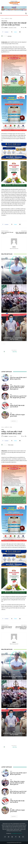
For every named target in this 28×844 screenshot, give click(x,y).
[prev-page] (2, 344)
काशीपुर (11, 18)
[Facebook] (5, 837)
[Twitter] (23, 837)
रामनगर (14, 279)
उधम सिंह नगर (7, 18)
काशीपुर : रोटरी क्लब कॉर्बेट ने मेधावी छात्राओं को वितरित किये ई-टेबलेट (21, 233)
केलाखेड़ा (5, 20)
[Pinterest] (15, 837)
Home (2, 18)
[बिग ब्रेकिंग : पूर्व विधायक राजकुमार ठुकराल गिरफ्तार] (5, 415)
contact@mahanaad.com (16, 833)
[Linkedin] (12, 837)
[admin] (2, 27)
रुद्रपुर (14, 307)
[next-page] (4, 344)
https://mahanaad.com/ (14, 248)
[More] (19, 32)
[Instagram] (8, 837)
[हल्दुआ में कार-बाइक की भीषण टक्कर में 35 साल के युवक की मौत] (14, 270)
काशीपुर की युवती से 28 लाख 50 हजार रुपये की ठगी (17, 406)
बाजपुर (14, 336)
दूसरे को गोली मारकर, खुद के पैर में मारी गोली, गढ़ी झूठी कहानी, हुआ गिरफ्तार (14, 338)
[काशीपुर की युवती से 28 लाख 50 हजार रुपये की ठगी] (5, 405)
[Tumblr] (19, 837)
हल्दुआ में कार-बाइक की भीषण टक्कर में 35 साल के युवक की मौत (14, 281)
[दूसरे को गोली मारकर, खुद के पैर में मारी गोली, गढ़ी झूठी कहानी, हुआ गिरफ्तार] (14, 327)
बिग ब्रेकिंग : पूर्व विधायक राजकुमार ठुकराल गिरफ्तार (17, 415)
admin (6, 27)
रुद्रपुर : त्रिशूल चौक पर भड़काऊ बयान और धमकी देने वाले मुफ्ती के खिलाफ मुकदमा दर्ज (14, 310)
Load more (13, 421)
